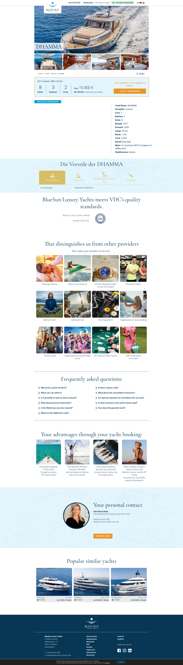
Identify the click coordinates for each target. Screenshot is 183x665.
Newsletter (90, 655)
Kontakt (89, 647)
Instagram (124, 650)
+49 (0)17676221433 (124, 3)
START (47, 73)
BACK (41, 73)
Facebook (119, 650)
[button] (137, 2)
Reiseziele (90, 642)
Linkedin (130, 650)
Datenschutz (91, 652)
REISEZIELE (88, 3)
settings (107, 663)
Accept (121, 662)
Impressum (90, 650)
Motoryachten (91, 636)
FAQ (87, 644)
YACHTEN (54, 73)
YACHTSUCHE (74, 3)
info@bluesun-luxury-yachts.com (59, 655)
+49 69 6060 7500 (53, 653)
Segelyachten (91, 639)
